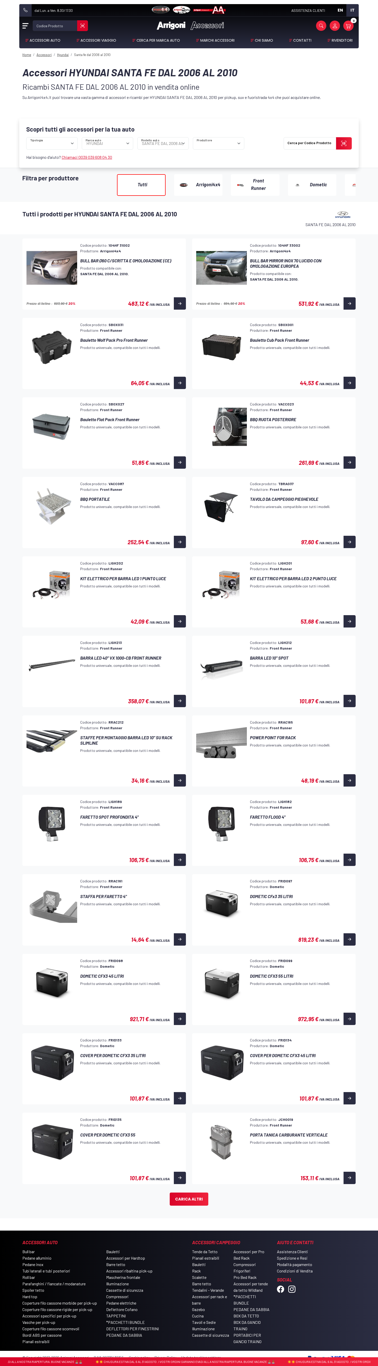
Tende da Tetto (205, 1251)
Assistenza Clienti (292, 1251)
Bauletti (113, 1251)
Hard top (29, 1296)
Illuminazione (117, 1283)
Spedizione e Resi (292, 1258)
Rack (196, 1270)
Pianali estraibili (36, 1341)
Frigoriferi (241, 1270)
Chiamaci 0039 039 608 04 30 (87, 157)
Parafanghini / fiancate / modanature (54, 1283)
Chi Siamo (264, 40)
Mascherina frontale (123, 1277)
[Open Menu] (25, 26)
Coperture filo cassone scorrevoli (50, 1328)
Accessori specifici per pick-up (49, 1315)
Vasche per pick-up (38, 1322)
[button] (321, 26)
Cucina (198, 1315)
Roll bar (28, 1277)
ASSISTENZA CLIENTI (308, 10)
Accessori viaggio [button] (98, 40)
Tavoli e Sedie (204, 1322)
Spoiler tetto (33, 1290)
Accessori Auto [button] (45, 40)
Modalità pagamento (294, 1264)
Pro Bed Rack (245, 1277)
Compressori (117, 1296)
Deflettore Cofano (122, 1309)
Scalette (199, 1277)
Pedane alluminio (36, 1258)
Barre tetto (115, 1264)
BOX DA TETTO (246, 1315)
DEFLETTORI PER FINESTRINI (132, 1328)
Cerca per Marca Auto (158, 40)
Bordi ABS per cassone (42, 1335)
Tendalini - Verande (208, 1290)
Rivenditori (342, 40)
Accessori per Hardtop (125, 1258)
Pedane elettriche (121, 1302)
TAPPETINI (116, 1315)
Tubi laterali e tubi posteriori (46, 1270)
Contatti (302, 40)
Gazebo (198, 1309)
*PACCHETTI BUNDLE (125, 1322)
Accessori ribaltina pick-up (129, 1270)
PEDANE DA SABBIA (124, 1335)
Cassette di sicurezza (124, 1290)
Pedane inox (32, 1264)
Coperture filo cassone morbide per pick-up (59, 1302)
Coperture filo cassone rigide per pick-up (57, 1309)
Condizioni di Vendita (295, 1270)
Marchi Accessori (217, 40)
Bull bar (28, 1251)
